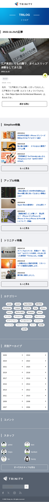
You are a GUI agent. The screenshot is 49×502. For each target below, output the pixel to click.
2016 (28, 378)
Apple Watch (28, 304)
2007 (5, 407)
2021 (5, 367)
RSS (20, 493)
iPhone (43, 308)
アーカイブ (18, 316)
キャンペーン (40, 316)
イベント (29, 316)
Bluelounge (7, 308)
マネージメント (22, 325)
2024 (28, 355)
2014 (28, 384)
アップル (8, 316)
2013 (5, 390)
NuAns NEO (20, 312)
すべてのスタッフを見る (24, 467)
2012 (28, 390)
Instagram (14, 493)
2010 (28, 396)
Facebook (3, 493)
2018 (28, 372)
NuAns (9, 312)
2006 (28, 407)
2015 (5, 384)
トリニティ (38, 321)
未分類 (41, 325)
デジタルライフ (26, 321)
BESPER (39, 304)
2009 (5, 401)
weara (40, 312)
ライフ (5, 79)
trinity (9, 83)
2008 (28, 401)
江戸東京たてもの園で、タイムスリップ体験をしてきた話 (24, 65)
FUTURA (27, 308)
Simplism (31, 312)
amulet (18, 304)
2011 (5, 396)
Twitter (8, 493)
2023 (5, 361)
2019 (5, 372)
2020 (28, 367)
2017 (5, 378)
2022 (28, 361)
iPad (35, 308)
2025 (5, 355)
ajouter (9, 304)
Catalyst (17, 308)
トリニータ (9, 325)
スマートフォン (12, 321)
